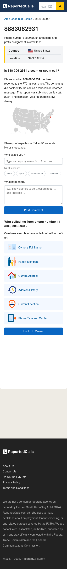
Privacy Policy (11, 482)
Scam (9, 173)
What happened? (14, 182)
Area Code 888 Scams (18, 19)
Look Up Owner (33, 331)
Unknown (53, 173)
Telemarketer (37, 173)
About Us (8, 466)
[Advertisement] (33, 363)
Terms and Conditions (16, 488)
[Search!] (60, 6)
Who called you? (14, 155)
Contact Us (9, 471)
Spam (21, 173)
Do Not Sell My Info (14, 477)
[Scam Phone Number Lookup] (18, 7)
